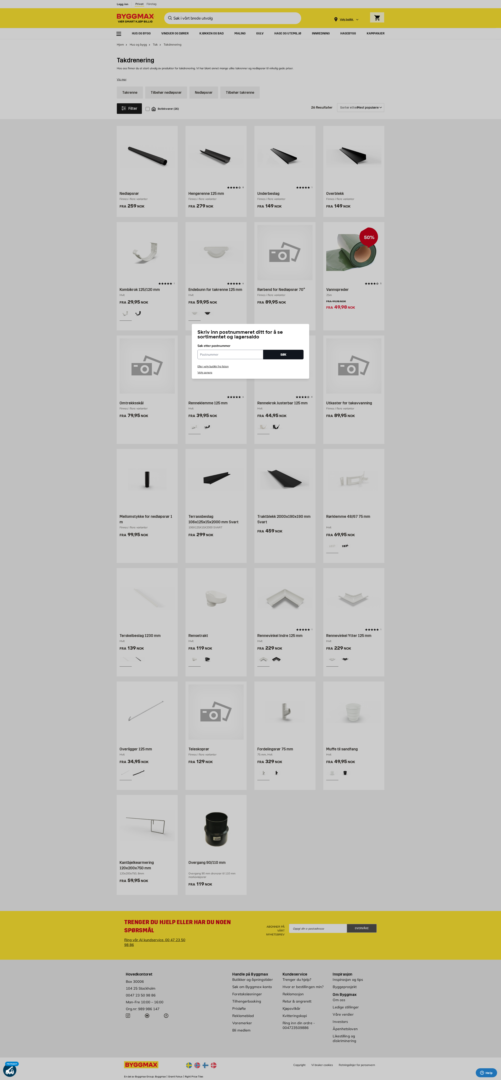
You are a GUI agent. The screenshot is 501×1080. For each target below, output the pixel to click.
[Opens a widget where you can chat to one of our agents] (486, 1073)
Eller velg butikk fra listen (213, 366)
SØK (283, 354)
